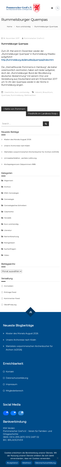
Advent (38, 92)
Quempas (5, 95)
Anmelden (8, 286)
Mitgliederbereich (14, 390)
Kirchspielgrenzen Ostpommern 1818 (20, 164)
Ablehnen (26, 463)
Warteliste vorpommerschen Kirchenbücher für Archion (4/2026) (31, 152)
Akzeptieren (12, 463)
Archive (7, 187)
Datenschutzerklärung (17, 378)
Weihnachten (30, 95)
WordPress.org (10, 305)
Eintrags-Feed (10, 292)
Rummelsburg (17, 95)
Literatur (8, 230)
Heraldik (7, 218)
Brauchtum (47, 92)
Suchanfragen (10, 249)
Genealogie (9, 199)
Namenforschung (11, 236)
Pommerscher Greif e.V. (34, 38)
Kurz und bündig (23, 26)
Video (6, 255)
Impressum (11, 384)
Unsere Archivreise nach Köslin (17, 146)
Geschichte (9, 92)
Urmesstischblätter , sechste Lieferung (20, 158)
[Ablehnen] (57, 458)
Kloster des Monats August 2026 (17, 139)
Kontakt (10, 371)
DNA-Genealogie (11, 193)
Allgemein (8, 180)
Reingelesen (9, 243)
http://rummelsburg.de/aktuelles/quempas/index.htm (27, 60)
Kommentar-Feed (12, 298)
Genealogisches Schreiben (15, 205)
